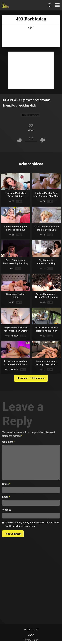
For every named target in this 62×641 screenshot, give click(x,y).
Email (6, 496)
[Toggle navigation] (57, 5)
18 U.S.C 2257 (31, 629)
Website (6, 509)
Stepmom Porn (31, 115)
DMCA (31, 634)
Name (6, 484)
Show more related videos (31, 378)
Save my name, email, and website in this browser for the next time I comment (32, 524)
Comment (8, 441)
